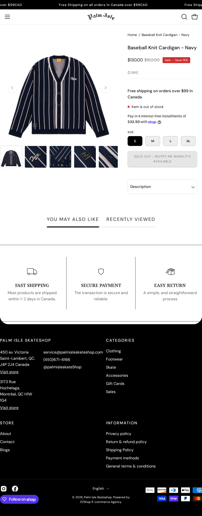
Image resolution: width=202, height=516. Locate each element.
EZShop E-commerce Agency (100, 502)
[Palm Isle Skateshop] (101, 16)
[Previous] (12, 88)
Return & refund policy (126, 441)
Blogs (5, 449)
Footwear (114, 359)
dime (133, 72)
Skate (111, 367)
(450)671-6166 (56, 359)
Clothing (113, 351)
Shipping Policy (120, 449)
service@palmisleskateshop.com (73, 352)
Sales (111, 391)
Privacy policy (118, 433)
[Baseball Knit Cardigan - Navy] (11, 157)
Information (121, 423)
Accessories (117, 375)
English (98, 488)
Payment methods (122, 458)
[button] (183, 16)
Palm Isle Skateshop (98, 497)
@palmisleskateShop (62, 367)
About (5, 433)
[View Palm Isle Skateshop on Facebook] (15, 488)
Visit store (9, 371)
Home (132, 35)
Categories (120, 340)
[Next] (105, 88)
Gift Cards (115, 383)
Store (7, 423)
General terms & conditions (131, 466)
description (140, 186)
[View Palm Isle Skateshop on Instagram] (3, 488)
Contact (7, 441)
